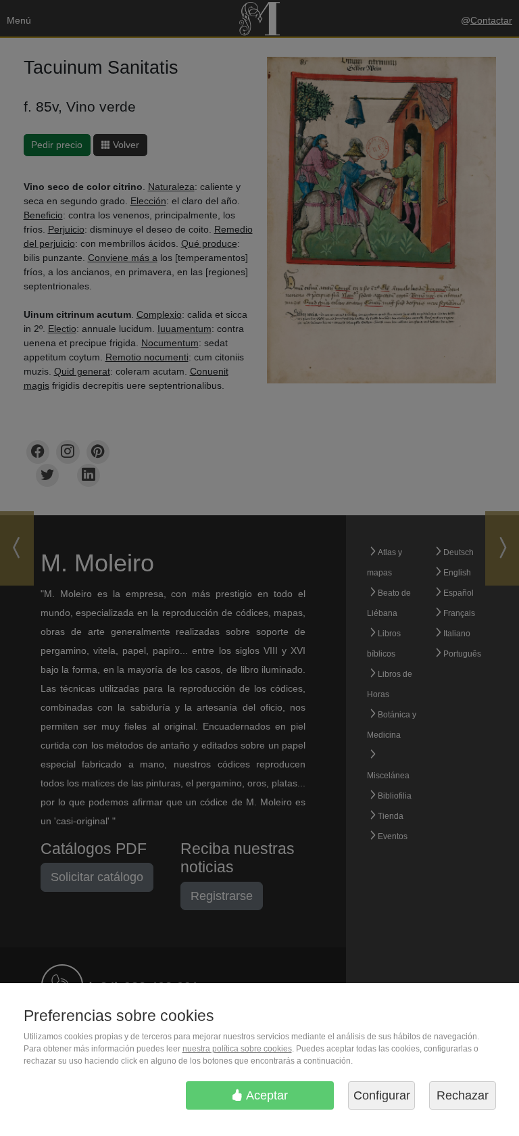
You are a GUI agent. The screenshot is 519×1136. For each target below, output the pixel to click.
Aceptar (265, 1095)
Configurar (381, 1095)
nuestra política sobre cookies (237, 1049)
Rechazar (463, 1095)
